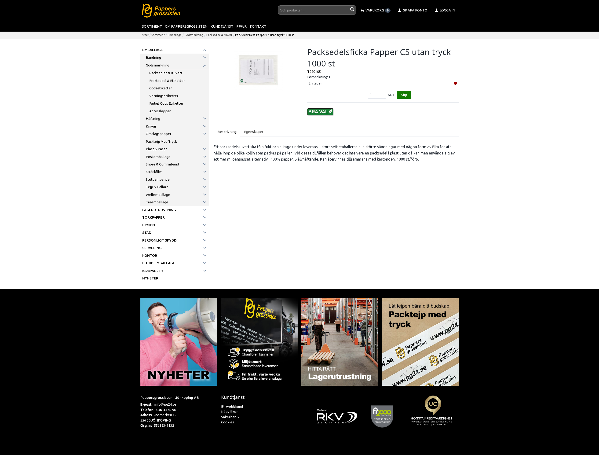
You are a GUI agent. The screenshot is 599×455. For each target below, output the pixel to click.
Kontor (149, 255)
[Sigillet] (433, 416)
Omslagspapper (158, 134)
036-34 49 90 (166, 410)
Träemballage (157, 202)
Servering (152, 248)
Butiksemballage (158, 263)
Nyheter (150, 278)
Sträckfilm (154, 172)
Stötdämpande (158, 179)
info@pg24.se (165, 404)
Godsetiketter (160, 88)
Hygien (148, 225)
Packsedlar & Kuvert (219, 35)
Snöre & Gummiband (162, 164)
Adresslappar (160, 111)
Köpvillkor (229, 412)
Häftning (153, 119)
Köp (404, 95)
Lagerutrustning (159, 210)
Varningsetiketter (163, 96)
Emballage (175, 35)
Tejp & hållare (157, 187)
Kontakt (258, 26)
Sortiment (152, 26)
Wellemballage (158, 195)
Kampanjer (152, 271)
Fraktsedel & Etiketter (167, 81)
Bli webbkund (232, 406)
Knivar (151, 126)
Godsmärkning (193, 35)
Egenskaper (253, 132)
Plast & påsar (156, 149)
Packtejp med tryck (161, 141)
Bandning (153, 57)
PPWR (241, 26)
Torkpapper (153, 217)
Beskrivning (227, 132)
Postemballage (158, 157)
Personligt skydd (159, 240)
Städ (146, 233)
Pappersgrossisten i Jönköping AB (169, 397)
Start (145, 35)
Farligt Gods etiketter (166, 103)
